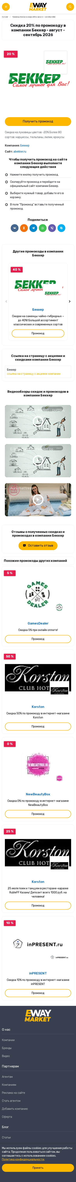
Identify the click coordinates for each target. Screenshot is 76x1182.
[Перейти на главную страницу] (38, 7)
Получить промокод (38, 121)
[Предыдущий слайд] (6, 301)
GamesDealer (38, 623)
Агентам (7, 1077)
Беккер (24, 145)
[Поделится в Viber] (52, 228)
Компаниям (9, 1085)
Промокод (38, 333)
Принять (38, 1168)
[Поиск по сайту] (70, 7)
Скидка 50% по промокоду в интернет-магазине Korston (38, 715)
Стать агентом (11, 1101)
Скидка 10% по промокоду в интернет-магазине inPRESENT (38, 982)
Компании (8, 1040)
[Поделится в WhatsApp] (43, 228)
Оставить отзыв (40, 545)
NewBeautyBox (38, 794)
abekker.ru (19, 151)
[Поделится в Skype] (61, 228)
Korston (38, 707)
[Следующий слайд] (69, 301)
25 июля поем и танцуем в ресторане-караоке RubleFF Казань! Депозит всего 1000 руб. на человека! (38, 892)
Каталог (5, 17)
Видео (6, 1056)
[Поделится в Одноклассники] (24, 228)
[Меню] (6, 7)
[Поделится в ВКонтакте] (15, 228)
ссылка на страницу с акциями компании (33, 374)
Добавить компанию (15, 1109)
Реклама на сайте (13, 1093)
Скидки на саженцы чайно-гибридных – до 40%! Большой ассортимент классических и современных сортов (38, 320)
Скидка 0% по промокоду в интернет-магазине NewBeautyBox (38, 803)
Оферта (7, 1117)
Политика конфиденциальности (23, 1159)
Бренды (6, 1048)
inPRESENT (38, 973)
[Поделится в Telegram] (33, 228)
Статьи (6, 1137)
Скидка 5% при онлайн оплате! (38, 630)
